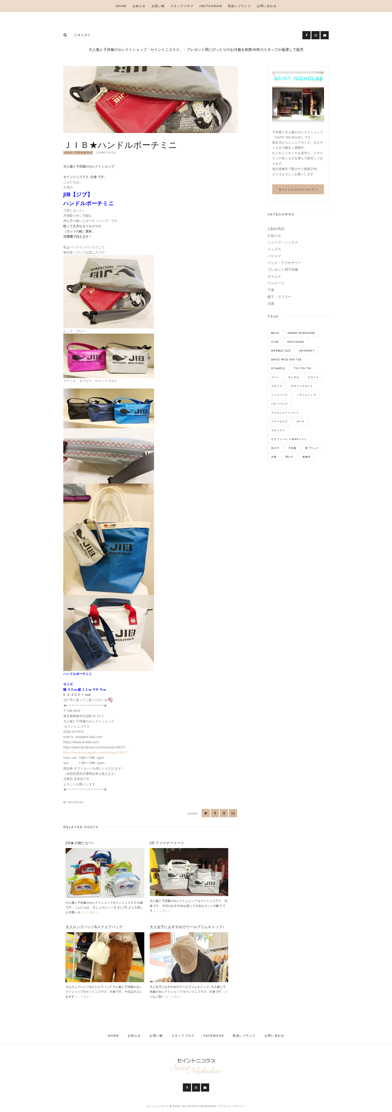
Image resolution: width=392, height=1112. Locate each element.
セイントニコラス (157, 1106)
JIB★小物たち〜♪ (80, 842)
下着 (270, 290)
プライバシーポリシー (232, 1106)
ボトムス (274, 276)
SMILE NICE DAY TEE (286, 359)
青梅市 (306, 456)
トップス (274, 249)
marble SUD (281, 350)
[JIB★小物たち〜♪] (105, 851)
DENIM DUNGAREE (301, 333)
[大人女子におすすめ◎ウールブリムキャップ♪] (189, 935)
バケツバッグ (279, 403)
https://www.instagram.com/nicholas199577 (95, 752)
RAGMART (306, 350)
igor (275, 341)
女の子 (275, 448)
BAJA (275, 333)
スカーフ (276, 386)
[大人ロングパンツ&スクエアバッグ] (105, 935)
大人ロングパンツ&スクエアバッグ (94, 926)
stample (278, 368)
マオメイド (278, 430)
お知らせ (274, 235)
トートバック (279, 394)
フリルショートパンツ (285, 412)
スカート (313, 377)
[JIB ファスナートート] (189, 851)
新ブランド (312, 448)
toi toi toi (302, 368)
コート (275, 377)
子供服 (292, 448)
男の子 (289, 456)
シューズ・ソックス (282, 242)
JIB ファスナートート (167, 842)
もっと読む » (89, 912)
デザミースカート (302, 386)
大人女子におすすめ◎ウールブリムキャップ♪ (187, 926)
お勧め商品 (275, 228)
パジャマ (274, 256)
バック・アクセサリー (78, 152)
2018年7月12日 (106, 152)
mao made (295, 341)
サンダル (293, 377)
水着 (270, 303)
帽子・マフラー (279, 297)
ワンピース (275, 283)
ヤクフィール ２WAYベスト (289, 439)
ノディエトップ (306, 394)
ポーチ (300, 421)
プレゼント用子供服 (282, 269)
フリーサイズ (279, 421)
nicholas (76, 802)
